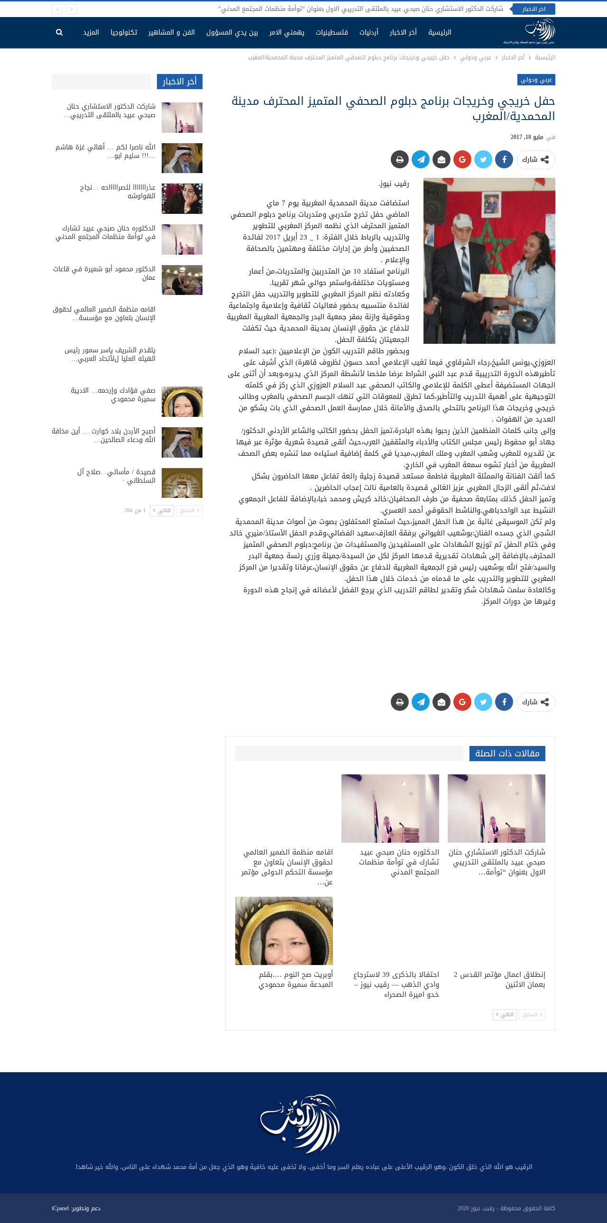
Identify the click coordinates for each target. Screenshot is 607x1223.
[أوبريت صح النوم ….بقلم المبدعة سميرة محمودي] (284, 931)
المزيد (91, 32)
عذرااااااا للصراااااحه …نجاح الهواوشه (118, 191)
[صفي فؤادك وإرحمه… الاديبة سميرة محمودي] (182, 401)
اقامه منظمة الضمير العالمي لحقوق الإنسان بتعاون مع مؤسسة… (104, 313)
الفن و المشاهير (171, 32)
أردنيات (368, 32)
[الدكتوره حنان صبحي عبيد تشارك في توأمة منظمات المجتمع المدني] (390, 808)
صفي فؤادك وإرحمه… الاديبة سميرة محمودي (113, 394)
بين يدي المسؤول (232, 32)
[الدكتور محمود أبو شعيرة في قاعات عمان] (182, 280)
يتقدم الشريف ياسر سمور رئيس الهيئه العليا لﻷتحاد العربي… (110, 354)
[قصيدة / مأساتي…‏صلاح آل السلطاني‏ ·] (182, 483)
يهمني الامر (286, 32)
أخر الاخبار (403, 32)
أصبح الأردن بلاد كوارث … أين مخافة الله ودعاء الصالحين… (104, 435)
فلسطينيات (332, 32)
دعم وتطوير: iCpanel (76, 1208)
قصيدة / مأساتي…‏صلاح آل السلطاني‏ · (116, 476)
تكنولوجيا (123, 32)
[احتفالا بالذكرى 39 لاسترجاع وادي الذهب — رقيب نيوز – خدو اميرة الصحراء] (390, 931)
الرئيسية (439, 32)
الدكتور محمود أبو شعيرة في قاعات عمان (104, 273)
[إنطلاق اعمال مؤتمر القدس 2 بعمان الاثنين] (496, 931)
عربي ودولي (536, 79)
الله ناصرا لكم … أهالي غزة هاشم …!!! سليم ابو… (105, 151)
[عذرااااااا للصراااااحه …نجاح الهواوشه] (182, 199)
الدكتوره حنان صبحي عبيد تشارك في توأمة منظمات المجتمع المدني (105, 232)
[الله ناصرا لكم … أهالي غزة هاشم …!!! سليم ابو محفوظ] (182, 158)
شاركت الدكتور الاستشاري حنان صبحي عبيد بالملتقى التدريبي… (110, 110)
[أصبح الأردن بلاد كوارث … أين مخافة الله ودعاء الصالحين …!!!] (182, 442)
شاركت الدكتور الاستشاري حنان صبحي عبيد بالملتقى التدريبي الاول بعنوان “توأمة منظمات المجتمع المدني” (360, 9)
